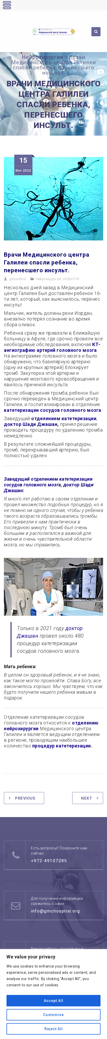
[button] (10, 31)
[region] (53, 994)
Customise (53, 1015)
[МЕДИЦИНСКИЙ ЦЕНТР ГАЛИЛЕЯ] (53, 31)
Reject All (53, 1029)
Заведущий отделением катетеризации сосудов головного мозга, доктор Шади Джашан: (48, 484)
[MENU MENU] (9, 30)
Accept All (53, 1001)
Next (86, 798)
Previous (25, 798)
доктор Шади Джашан (30, 424)
